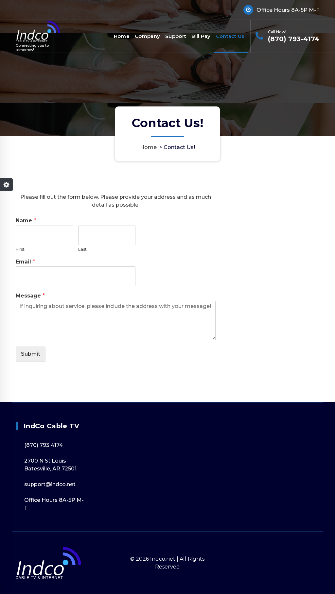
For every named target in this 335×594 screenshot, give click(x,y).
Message (30, 296)
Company (147, 36)
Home (122, 36)
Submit (30, 354)
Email (25, 262)
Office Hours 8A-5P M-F (287, 10)
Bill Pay (200, 36)
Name (26, 220)
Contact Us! (231, 36)
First (20, 249)
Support (175, 36)
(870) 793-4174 (293, 39)
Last (82, 249)
